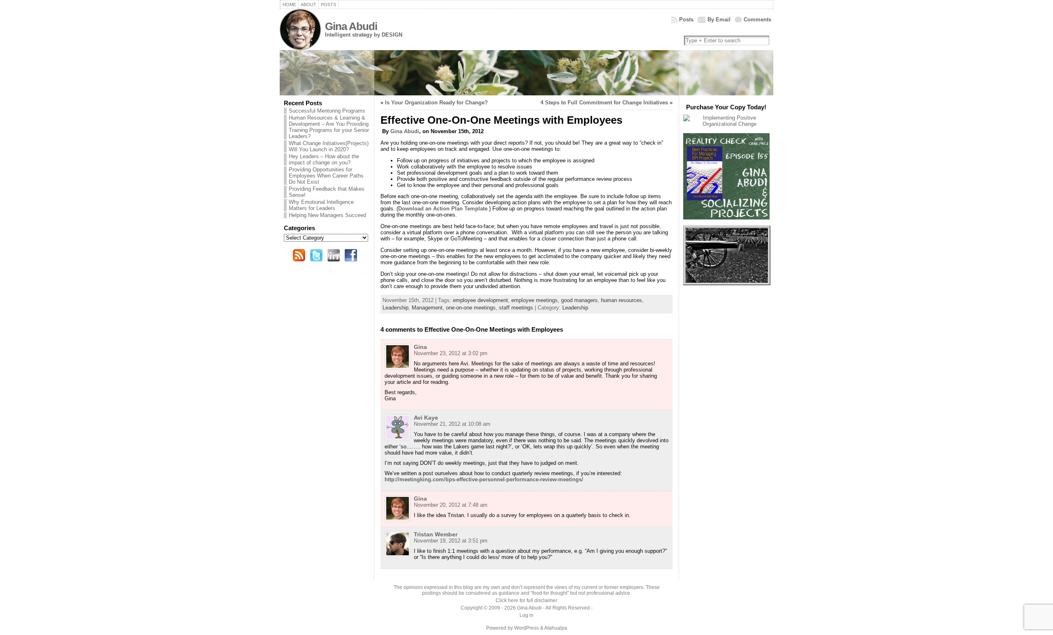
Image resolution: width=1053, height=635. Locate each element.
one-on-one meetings (471, 308)
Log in (526, 615)
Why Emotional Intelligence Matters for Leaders (321, 205)
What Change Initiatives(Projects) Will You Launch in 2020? (329, 146)
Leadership (395, 308)
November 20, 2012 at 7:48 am (450, 505)
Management (427, 308)
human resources (621, 300)
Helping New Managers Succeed (327, 215)
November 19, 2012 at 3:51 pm (450, 541)
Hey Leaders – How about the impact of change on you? (324, 159)
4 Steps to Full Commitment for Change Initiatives (604, 102)
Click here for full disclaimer (526, 600)
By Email (719, 19)
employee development (480, 300)
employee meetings (534, 300)
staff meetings (516, 308)
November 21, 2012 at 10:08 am (452, 424)
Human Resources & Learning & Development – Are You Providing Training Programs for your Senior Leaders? (329, 127)
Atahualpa (555, 628)
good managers (579, 300)
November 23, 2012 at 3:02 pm (450, 353)
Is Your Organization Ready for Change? (436, 102)
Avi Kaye (426, 417)
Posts (686, 19)
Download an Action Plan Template (442, 209)
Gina (420, 347)
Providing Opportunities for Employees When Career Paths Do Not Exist (326, 175)
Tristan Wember (435, 534)
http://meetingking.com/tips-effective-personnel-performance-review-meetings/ (484, 479)
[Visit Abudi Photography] (727, 281)
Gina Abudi (351, 26)
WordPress (526, 628)
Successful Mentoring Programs (327, 111)
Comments (757, 19)
